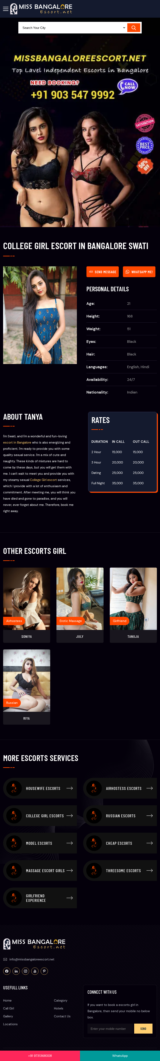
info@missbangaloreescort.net (31, 959)
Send (143, 1028)
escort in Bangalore (17, 442)
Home (7, 1000)
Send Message (105, 271)
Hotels (58, 1008)
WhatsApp (120, 1056)
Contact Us (62, 1016)
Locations (10, 1024)
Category (60, 1000)
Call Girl (8, 1008)
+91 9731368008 (40, 1056)
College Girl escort (43, 480)
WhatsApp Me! (142, 271)
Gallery (8, 1016)
